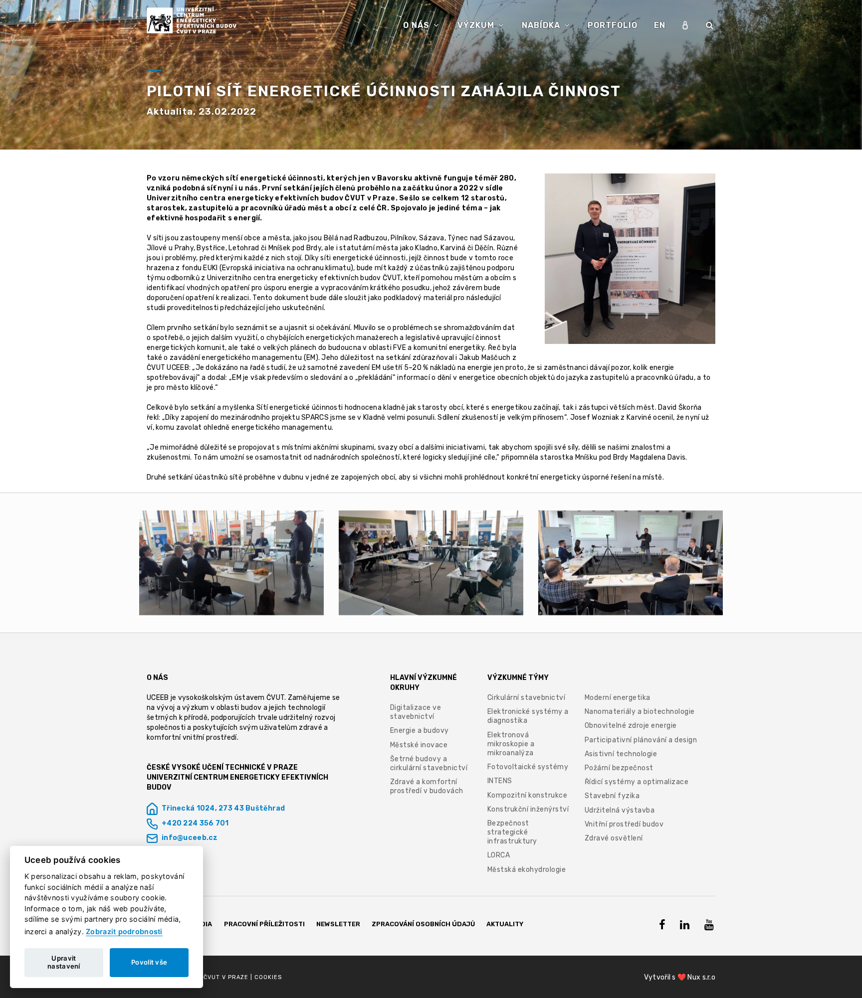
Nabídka (542, 25)
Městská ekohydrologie (526, 869)
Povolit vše (149, 962)
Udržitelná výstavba (620, 810)
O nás (417, 25)
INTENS (499, 781)
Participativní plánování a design (641, 740)
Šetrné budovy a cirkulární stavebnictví (429, 763)
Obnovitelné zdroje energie (631, 725)
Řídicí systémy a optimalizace (637, 782)
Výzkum (477, 25)
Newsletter (338, 924)
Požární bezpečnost (619, 768)
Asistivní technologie (621, 754)
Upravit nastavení (63, 962)
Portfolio (613, 25)
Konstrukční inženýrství (528, 809)
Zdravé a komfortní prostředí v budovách (426, 786)
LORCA (498, 855)
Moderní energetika (617, 697)
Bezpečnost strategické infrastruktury (512, 832)
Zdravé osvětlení (614, 838)
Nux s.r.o (701, 977)
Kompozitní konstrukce (527, 795)
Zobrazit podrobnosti (124, 931)
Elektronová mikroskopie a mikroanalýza (511, 744)
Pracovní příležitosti (264, 924)
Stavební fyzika (612, 796)
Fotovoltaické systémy (528, 767)
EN (659, 25)
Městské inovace (419, 745)
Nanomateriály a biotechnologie (640, 711)
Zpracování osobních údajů (423, 924)
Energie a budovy (419, 730)
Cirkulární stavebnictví (526, 697)
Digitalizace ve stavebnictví (415, 712)
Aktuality (504, 924)
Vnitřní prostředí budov (624, 824)
